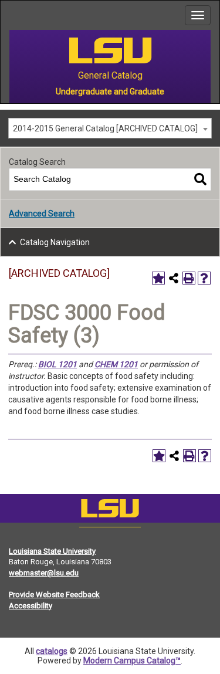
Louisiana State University (52, 551)
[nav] (9, 15)
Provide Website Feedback (54, 594)
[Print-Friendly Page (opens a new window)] (188, 278)
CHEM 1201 (116, 364)
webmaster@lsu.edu (44, 572)
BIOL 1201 (57, 364)
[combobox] (110, 128)
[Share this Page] (173, 278)
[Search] (200, 179)
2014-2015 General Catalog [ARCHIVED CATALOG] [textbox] (105, 128)
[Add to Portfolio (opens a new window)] (158, 278)
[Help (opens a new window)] (204, 278)
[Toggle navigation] (198, 15)
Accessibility (30, 605)
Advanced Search (42, 213)
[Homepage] (110, 511)
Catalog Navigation (55, 242)
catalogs (51, 651)
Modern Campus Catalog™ (132, 660)
